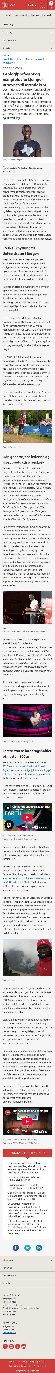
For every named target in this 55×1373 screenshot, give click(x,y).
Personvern (39, 1366)
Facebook (16, 1248)
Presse (41, 1361)
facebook (6, 1346)
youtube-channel (24, 1346)
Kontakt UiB (14, 1361)
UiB (4, 55)
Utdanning (8, 24)
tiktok (18, 1346)
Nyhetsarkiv (9, 62)
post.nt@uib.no (9, 1298)
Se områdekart (9, 1332)
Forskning (7, 32)
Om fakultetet (9, 40)
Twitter (27, 1248)
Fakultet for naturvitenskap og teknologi (27, 15)
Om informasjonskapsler (20, 1366)
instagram (12, 1346)
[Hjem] (5, 5)
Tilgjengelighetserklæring (27, 1370)
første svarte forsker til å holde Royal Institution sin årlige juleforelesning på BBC (27, 769)
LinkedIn (39, 1248)
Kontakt (6, 48)
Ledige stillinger (29, 1361)
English (32, 5)
